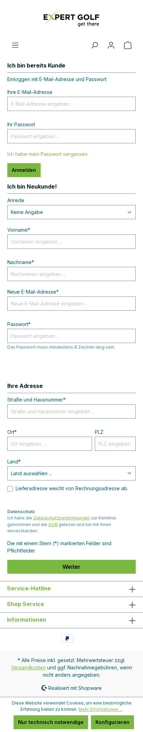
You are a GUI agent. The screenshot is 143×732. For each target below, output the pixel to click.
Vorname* (18, 230)
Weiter (71, 566)
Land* (14, 461)
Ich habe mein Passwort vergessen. (48, 154)
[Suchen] (94, 45)
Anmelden (24, 170)
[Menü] (15, 45)
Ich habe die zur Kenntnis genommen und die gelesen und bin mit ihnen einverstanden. (61, 524)
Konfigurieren (112, 722)
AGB (53, 524)
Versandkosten (28, 667)
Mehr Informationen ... (100, 709)
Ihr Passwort (21, 124)
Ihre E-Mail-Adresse (29, 92)
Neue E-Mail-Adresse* (33, 292)
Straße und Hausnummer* (36, 400)
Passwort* (19, 324)
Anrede (15, 200)
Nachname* (20, 262)
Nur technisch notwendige (51, 722)
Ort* (12, 432)
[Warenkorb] (127, 45)
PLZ (99, 432)
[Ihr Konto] (111, 45)
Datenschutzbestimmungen (61, 517)
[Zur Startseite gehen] (71, 20)
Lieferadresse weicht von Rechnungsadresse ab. (72, 488)
